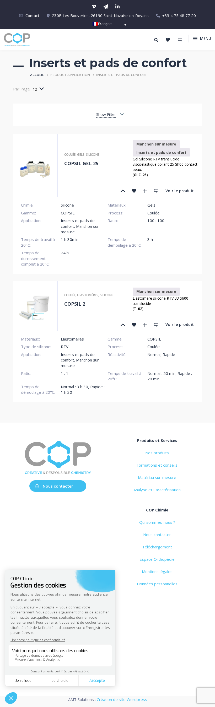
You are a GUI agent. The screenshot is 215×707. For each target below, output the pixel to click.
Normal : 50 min (161, 373)
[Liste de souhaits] (168, 40)
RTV (64, 346)
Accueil (37, 74)
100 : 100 (155, 220)
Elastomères (87, 295)
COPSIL (67, 212)
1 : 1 (64, 373)
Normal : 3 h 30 (74, 386)
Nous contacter (58, 486)
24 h (65, 252)
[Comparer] (156, 191)
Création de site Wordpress (122, 699)
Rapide (169, 354)
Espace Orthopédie (157, 559)
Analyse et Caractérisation (157, 489)
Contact (32, 15)
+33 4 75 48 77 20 (179, 15)
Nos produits (157, 452)
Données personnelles (157, 583)
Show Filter (106, 114)
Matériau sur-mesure (157, 477)
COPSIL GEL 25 (81, 163)
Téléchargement (157, 546)
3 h (150, 239)
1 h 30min (69, 239)
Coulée (70, 154)
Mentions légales (157, 571)
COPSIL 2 (74, 304)
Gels (80, 154)
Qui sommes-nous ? (157, 522)
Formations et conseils (157, 465)
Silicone (92, 154)
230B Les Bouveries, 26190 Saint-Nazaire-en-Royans (100, 15)
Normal (153, 354)
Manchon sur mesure (156, 144)
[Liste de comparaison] (180, 40)
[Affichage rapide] (145, 191)
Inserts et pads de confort (161, 152)
